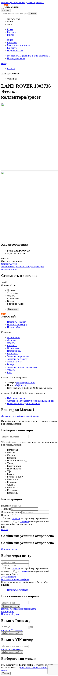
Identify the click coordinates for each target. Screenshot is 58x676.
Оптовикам (13, 348)
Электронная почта (11, 512)
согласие (16, 518)
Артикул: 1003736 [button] (10, 73)
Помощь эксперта (16, 58)
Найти (33, 14)
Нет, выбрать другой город (25, 416)
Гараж (10, 29)
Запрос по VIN (14, 361)
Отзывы (11, 369)
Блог (9, 372)
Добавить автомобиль (12, 633)
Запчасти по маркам (17, 359)
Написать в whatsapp (17, 590)
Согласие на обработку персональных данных (30, 401)
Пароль (5, 515)
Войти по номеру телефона (15, 579)
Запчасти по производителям (22, 367)
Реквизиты (12, 353)
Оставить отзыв (9, 264)
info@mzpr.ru (20, 385)
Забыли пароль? (9, 576)
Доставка (12, 340)
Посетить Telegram (16, 322)
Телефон (5, 509)
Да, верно (6, 416)
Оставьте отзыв (9, 549)
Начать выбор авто (10, 614)
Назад (4, 63)
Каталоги (12, 42)
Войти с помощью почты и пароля (18, 609)
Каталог (6, 10)
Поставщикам (14, 351)
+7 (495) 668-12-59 (25, 382)
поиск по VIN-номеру (12, 630)
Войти (10, 34)
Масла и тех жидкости (18, 45)
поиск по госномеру (11, 649)
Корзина (11, 32)
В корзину (12, 309)
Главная (11, 68)
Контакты (12, 48)
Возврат (11, 364)
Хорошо (5, 673)
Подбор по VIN (15, 50)
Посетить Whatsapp (17, 324)
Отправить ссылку (10, 606)
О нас (10, 40)
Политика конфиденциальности (23, 403)
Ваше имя (6, 505)
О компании (13, 337)
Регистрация (7, 611)
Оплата (11, 343)
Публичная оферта (16, 398)
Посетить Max (14, 327)
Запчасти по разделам (18, 356)
